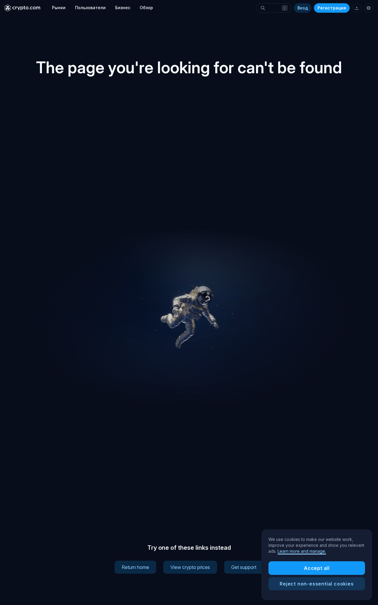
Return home (135, 567)
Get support (243, 567)
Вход (302, 7)
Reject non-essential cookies (316, 584)
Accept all (317, 568)
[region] (316, 564)
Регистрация (331, 7)
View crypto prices (190, 567)
